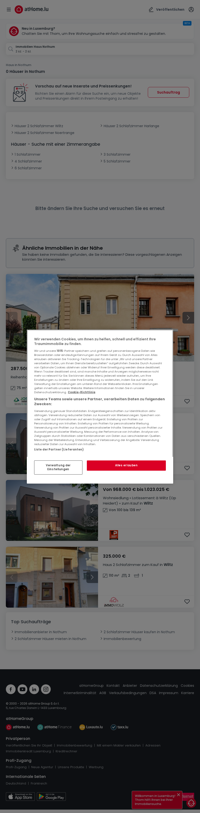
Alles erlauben (126, 465)
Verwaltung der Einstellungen (58, 467)
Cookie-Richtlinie (81, 392)
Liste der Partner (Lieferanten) (59, 449)
